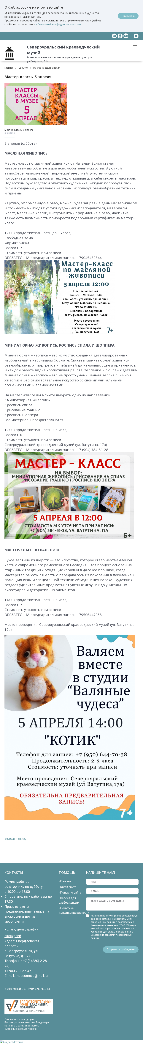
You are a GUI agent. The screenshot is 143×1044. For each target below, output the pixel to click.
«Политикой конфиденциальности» (58, 24)
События (23, 67)
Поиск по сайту (70, 892)
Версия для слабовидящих (69, 900)
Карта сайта (68, 887)
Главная (8, 67)
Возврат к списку (15, 838)
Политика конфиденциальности (74, 910)
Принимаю (128, 16)
